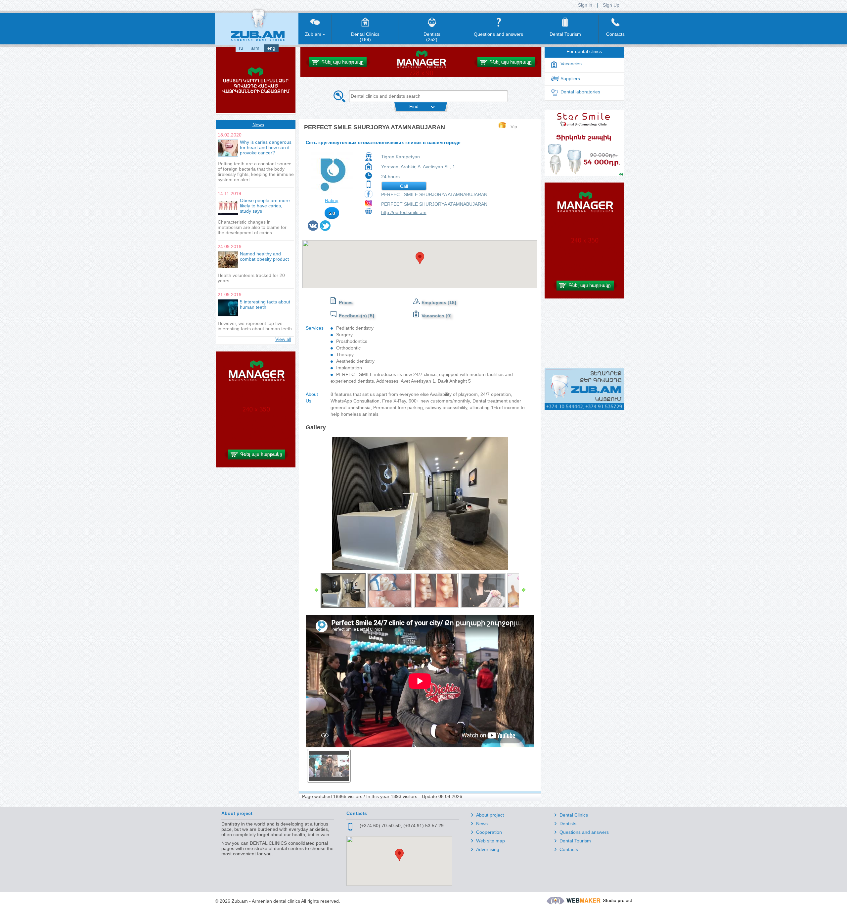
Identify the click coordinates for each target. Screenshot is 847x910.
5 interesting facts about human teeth (265, 304)
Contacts (568, 849)
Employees (435, 302)
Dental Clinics (573, 815)
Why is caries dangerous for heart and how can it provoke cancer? (265, 147)
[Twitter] (325, 229)
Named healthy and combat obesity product (264, 256)
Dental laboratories (580, 91)
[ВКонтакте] (313, 229)
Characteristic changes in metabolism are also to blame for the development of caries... (252, 227)
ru (241, 48)
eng (271, 48)
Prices (346, 302)
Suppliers (570, 78)
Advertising (487, 849)
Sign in (585, 5)
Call (404, 186)
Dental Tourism (575, 840)
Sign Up (611, 5)
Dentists (567, 823)
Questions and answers (584, 832)
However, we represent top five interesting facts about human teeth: (255, 326)
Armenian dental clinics (276, 901)
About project (490, 815)
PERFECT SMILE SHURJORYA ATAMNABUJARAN (434, 194)
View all (283, 339)
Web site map (490, 840)
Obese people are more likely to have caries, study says (265, 206)
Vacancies (433, 315)
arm (255, 48)
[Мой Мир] (334, 229)
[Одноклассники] (332, 229)
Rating (331, 200)
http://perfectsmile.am (403, 212)
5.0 (332, 213)
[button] (420, 258)
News (258, 124)
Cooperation (489, 832)
